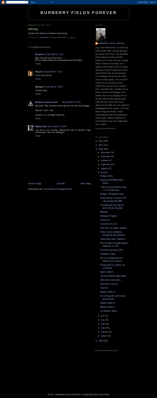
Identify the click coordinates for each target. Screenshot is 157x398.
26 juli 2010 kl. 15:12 (54, 54)
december (105, 152)
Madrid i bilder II (107, 307)
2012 (101, 141)
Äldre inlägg (85, 183)
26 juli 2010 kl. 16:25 (53, 87)
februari (104, 332)
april (103, 324)
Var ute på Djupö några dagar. (113, 276)
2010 (101, 149)
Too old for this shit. (109, 224)
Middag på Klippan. (108, 216)
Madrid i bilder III (107, 303)
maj (103, 320)
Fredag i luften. (107, 176)
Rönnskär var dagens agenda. (113, 228)
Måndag (103, 212)
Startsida (61, 183)
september (106, 164)
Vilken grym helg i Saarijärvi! (113, 239)
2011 (101, 145)
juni (103, 316)
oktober (104, 160)
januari (104, 336)
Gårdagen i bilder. (108, 254)
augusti (104, 168)
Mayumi (39, 72)
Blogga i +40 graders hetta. (112, 194)
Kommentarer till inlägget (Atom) (57, 189)
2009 (101, 341)
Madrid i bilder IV (107, 292)
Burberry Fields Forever (78, 12)
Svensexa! (105, 220)
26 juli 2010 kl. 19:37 (71, 102)
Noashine (39, 54)
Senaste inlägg (34, 183)
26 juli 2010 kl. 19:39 (57, 126)
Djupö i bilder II (107, 272)
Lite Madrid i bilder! (108, 311)
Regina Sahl (41, 126)
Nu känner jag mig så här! (111, 250)
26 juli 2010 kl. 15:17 (53, 72)
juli (102, 172)
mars (103, 328)
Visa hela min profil (105, 128)
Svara (37, 64)
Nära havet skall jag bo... (111, 280)
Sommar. (104, 288)
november (105, 156)
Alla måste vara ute (109, 284)
